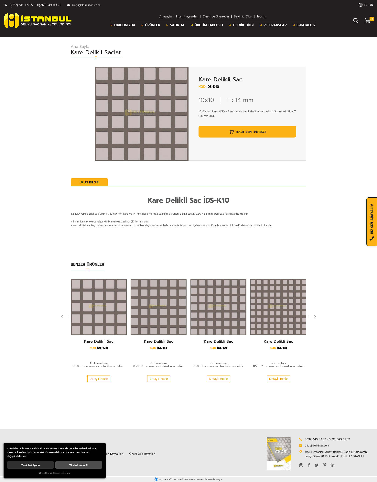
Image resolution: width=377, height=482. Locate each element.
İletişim (261, 16)
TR (365, 4)
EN (371, 4)
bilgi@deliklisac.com (85, 5)
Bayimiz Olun (243, 16)
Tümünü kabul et (78, 465)
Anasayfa (165, 16)
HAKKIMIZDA (124, 25)
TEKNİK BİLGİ (243, 25)
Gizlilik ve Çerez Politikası (56, 472)
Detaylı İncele (99, 379)
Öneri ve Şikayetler (216, 16)
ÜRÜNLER (152, 25)
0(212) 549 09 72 (21, 5)
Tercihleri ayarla (30, 465)
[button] (247, 132)
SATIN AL (177, 25)
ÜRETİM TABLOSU (209, 25)
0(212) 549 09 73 (49, 5)
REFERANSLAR (275, 25)
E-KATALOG (305, 25)
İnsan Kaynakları (187, 16)
